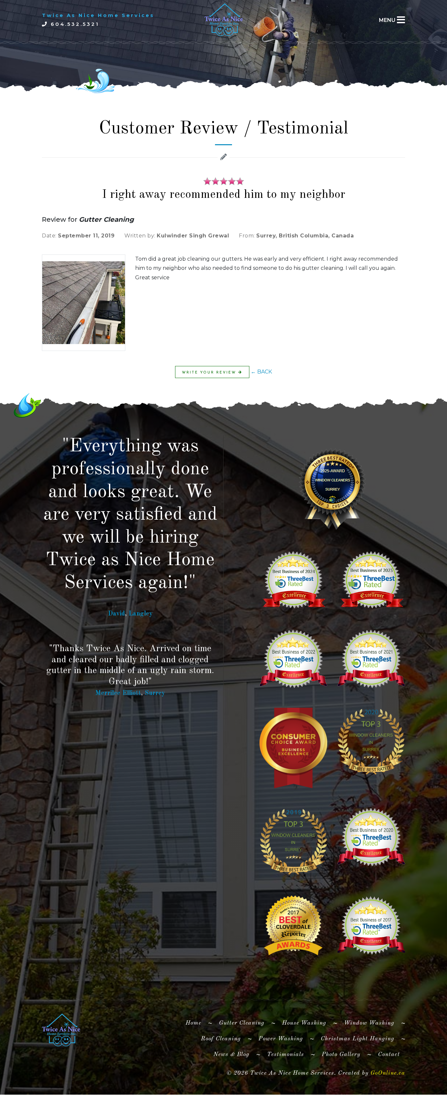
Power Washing (281, 1039)
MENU (387, 20)
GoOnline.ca (387, 1073)
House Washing (304, 1023)
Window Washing (369, 1023)
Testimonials (285, 1054)
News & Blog (231, 1054)
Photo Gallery (341, 1054)
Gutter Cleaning (241, 1023)
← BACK (261, 372)
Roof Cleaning (221, 1039)
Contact (389, 1054)
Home (196, 1023)
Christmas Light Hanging (357, 1039)
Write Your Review (210, 372)
